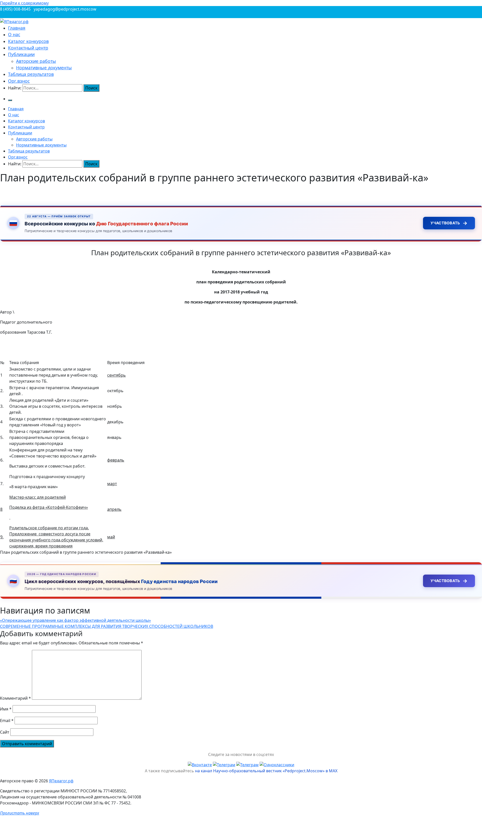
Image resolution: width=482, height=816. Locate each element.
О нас (14, 34)
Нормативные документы (44, 68)
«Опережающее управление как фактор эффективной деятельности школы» (75, 620)
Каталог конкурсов (28, 41)
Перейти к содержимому (24, 3)
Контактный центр (28, 48)
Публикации (21, 54)
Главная (16, 28)
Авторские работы (36, 61)
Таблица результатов (31, 74)
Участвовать (449, 223)
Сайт (4, 732)
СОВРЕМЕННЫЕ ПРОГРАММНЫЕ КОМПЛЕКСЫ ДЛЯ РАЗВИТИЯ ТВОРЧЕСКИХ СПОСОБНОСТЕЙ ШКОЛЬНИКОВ (106, 626)
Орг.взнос (19, 81)
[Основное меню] (10, 100)
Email (7, 720)
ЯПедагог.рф (61, 781)
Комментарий (15, 698)
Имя (6, 709)
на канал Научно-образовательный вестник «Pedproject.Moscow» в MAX (266, 771)
